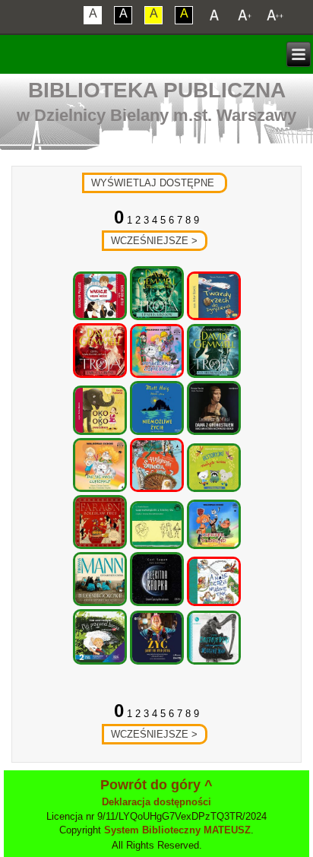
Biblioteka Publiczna (157, 90)
